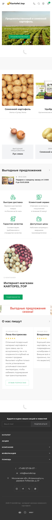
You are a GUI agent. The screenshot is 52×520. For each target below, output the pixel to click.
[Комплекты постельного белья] (26, 310)
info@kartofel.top (28, 473)
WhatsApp (35, 488)
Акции (5, 441)
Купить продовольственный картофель (26, 37)
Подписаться (40, 424)
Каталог (6, 435)
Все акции (49, 170)
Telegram (23, 488)
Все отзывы (49, 321)
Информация (9, 453)
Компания (7, 447)
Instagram (16, 488)
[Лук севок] (17, 134)
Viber (29, 488)
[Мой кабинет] (43, 4)
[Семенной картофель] (17, 90)
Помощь (6, 459)
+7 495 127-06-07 (27, 468)
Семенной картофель (18, 109)
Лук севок (17, 154)
